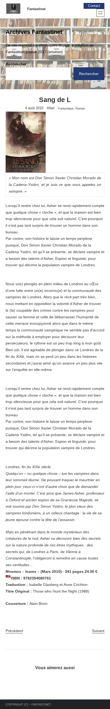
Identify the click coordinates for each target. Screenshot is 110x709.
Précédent (14, 631)
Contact (94, 6)
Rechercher (16, 64)
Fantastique (65, 108)
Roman (80, 108)
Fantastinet (36, 9)
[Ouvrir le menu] (100, 13)
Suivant (98, 631)
